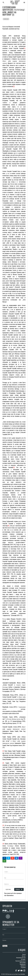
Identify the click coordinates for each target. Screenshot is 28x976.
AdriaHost (23, 974)
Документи (23, 966)
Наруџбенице (23, 964)
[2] (13, 86)
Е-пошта (4, 929)
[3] (14, 467)
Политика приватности (20, 961)
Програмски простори (21, 957)
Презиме (4, 940)
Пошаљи (18, 889)
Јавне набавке (23, 962)
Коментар (6, 884)
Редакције (23, 967)
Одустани (8, 889)
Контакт (24, 956)
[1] (24, 48)
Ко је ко (24, 954)
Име (5, 878)
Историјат (23, 959)
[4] (8, 526)
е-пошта (6, 871)
